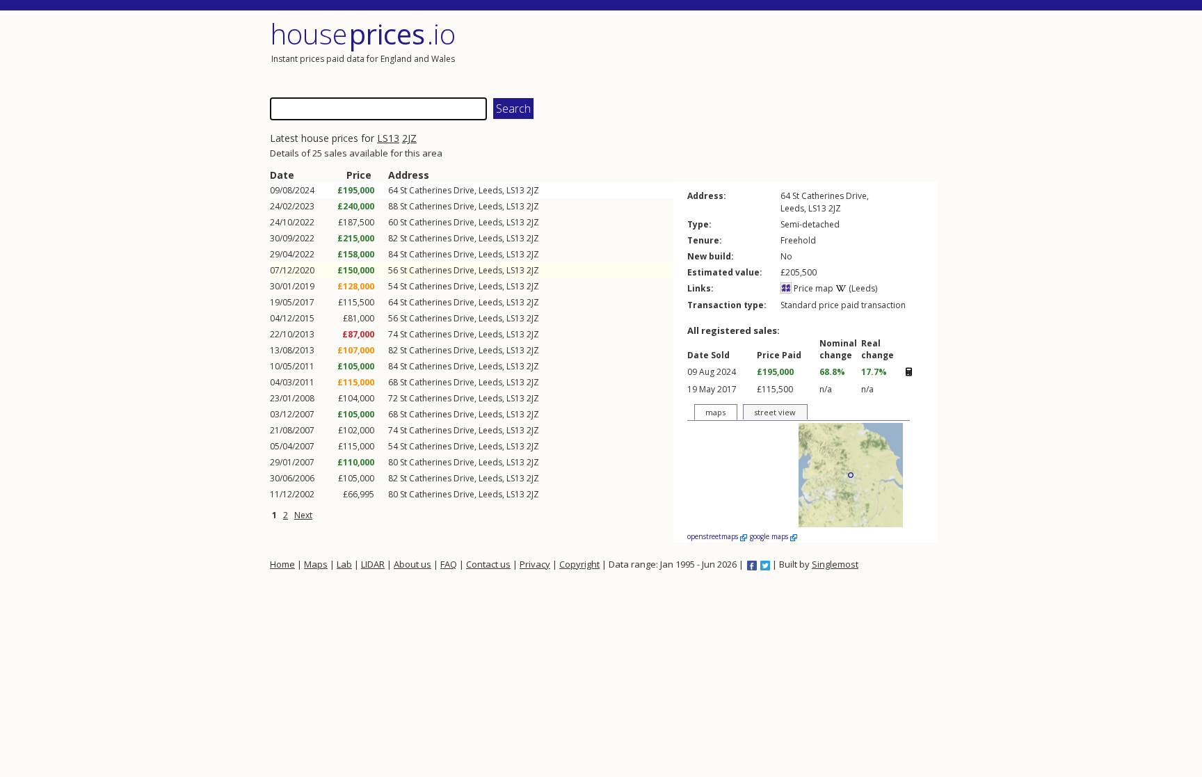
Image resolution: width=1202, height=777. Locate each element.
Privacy (535, 564)
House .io (363, 34)
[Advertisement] (771, 52)
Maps (316, 564)
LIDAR (373, 564)
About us (412, 564)
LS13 (388, 138)
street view (775, 412)
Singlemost (835, 564)
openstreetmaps (713, 536)
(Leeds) (862, 288)
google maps (770, 536)
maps (715, 412)
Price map (812, 288)
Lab (344, 564)
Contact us (488, 564)
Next (303, 515)
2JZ (409, 138)
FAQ (448, 564)
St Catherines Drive (437, 190)
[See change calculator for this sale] (908, 371)
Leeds (490, 190)
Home (282, 564)
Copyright (579, 564)
